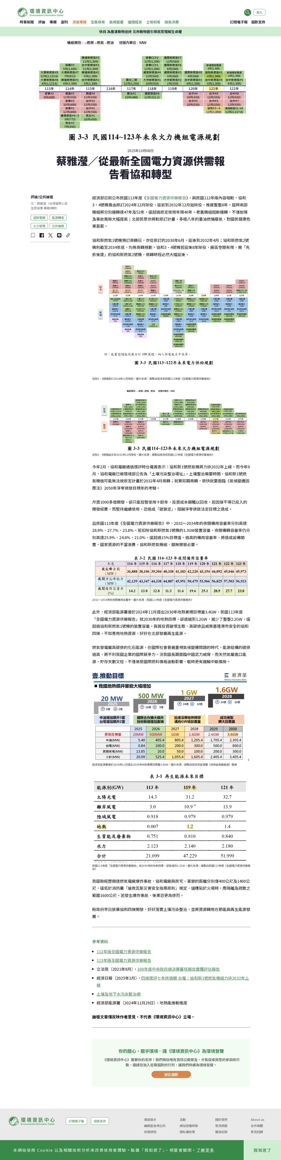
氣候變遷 (116, 22)
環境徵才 (150, 1119)
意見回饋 (257, 1132)
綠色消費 (172, 22)
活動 (183, 1119)
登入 (259, 12)
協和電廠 (39, 217)
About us (257, 1119)
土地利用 (153, 22)
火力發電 (39, 225)
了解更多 (205, 1150)
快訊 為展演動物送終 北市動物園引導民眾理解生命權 (140, 31)
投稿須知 (150, 1132)
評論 (41, 22)
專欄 (53, 22)
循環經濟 (135, 22)
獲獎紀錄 (221, 1132)
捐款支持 (258, 22)
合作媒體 (257, 1125)
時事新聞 (27, 22)
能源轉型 (58, 217)
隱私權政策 (187, 1132)
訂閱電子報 (239, 22)
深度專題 (79, 22)
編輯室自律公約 (155, 1125)
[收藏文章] (33, 235)
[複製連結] (68, 235)
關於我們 (221, 1119)
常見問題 (221, 1125)
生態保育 (98, 22)
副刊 (64, 22)
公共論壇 (46, 196)
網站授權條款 (189, 1125)
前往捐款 (171, 1074)
